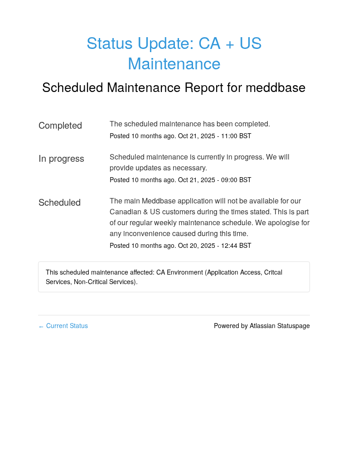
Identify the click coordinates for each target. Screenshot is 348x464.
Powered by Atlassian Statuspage (262, 325)
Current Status (63, 325)
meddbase (276, 86)
